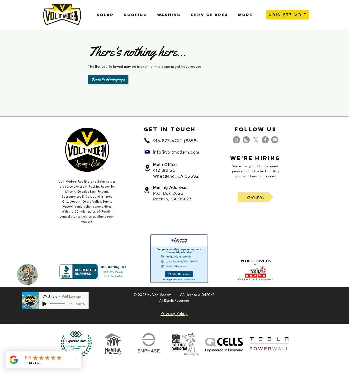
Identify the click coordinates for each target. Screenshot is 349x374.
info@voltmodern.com (176, 152)
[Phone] (147, 140)
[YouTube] (274, 139)
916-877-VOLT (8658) (175, 141)
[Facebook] (265, 139)
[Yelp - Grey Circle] (236, 139)
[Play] (44, 303)
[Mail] (147, 152)
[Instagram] (246, 139)
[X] (255, 139)
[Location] (147, 167)
